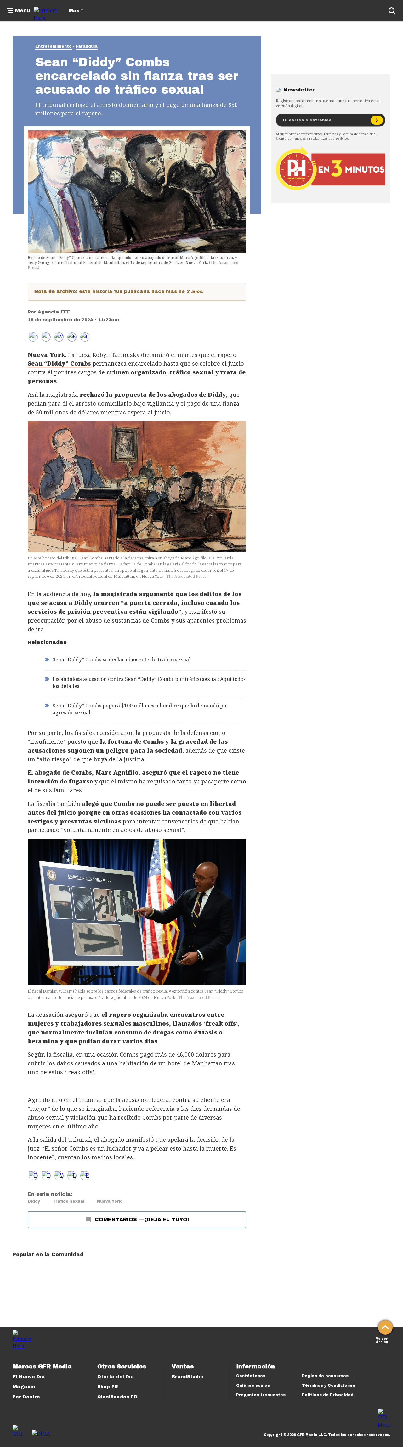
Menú (22, 10)
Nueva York (109, 1201)
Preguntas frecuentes (261, 1395)
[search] (392, 10)
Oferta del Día (115, 1376)
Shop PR (107, 1387)
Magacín (24, 1387)
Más (74, 11)
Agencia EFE (54, 312)
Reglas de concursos (325, 1376)
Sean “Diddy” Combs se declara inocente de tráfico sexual (121, 659)
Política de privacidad (359, 134)
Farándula (87, 46)
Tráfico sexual (68, 1201)
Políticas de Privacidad (328, 1395)
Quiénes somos (253, 1385)
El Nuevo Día (29, 1376)
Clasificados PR (117, 1397)
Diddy (34, 1201)
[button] (46, 337)
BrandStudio (187, 1376)
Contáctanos (250, 1376)
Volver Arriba (382, 1339)
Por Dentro (26, 1397)
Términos (330, 134)
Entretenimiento (53, 46)
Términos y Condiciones (328, 1385)
